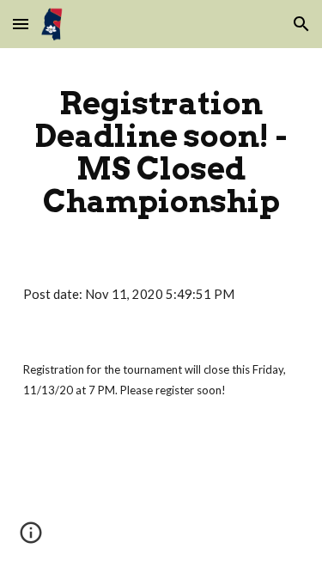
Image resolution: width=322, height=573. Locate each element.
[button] (20, 23)
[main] (161, 152)
